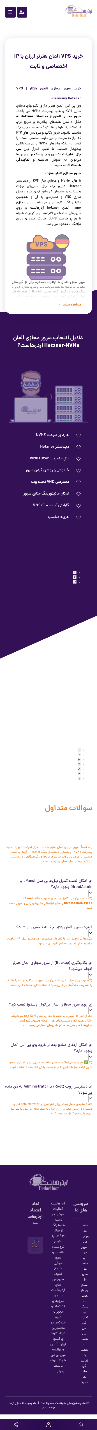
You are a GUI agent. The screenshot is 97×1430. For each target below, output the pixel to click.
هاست (43, 160)
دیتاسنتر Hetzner (34, 116)
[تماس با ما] (16, 1424)
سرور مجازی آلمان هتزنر (63, 173)
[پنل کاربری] (48, 1424)
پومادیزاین (48, 1408)
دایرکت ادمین (62, 154)
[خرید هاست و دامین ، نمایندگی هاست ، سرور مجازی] (78, 11)
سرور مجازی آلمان (67, 116)
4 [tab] (79, 764)
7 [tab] (79, 778)
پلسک (38, 154)
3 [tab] (75, 582)
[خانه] (81, 1424)
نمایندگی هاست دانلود (84, 1372)
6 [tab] (79, 773)
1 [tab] (74, 572)
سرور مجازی (84, 1253)
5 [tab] (79, 769)
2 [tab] (75, 577)
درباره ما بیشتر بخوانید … (57, 1366)
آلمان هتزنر (39, 88)
